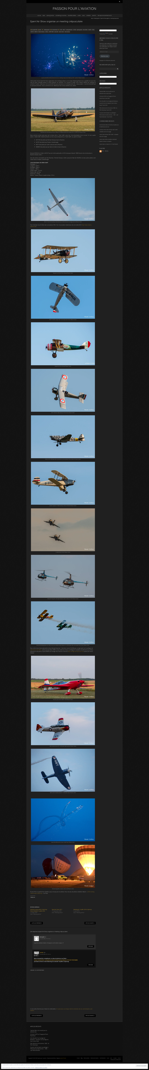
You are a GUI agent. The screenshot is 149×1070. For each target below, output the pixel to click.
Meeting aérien (97, 18)
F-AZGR (89, 29)
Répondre (90, 946)
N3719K (32, 31)
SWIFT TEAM (51, 31)
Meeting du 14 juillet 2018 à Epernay (82, 909)
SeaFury (46, 31)
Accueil (39, 15)
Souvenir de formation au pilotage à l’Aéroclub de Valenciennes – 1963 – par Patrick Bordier (108, 115)
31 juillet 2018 (34, 29)
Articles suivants (90, 923)
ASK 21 (64, 29)
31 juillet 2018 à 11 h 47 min (45, 938)
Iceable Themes (63, 1058)
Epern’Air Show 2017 (57, 909)
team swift (56, 31)
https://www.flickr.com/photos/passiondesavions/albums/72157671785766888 (56, 960)
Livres (79, 15)
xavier (40, 29)
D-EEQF (74, 29)
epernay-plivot (79, 29)
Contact (94, 15)
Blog (44, 15)
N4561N (36, 31)
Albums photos (50, 15)
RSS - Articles (105, 151)
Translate (110, 34)
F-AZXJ (93, 29)
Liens (83, 15)
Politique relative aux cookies (41, 1067)
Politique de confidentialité (105, 15)
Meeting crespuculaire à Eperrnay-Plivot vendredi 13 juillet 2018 (38, 910)
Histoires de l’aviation (60, 15)
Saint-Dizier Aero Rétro (36, 650)
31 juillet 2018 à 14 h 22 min (45, 954)
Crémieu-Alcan (102, 129)
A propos (88, 15)
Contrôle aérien (72, 15)
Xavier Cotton (61, 31)
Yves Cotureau (67, 31)
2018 (61, 29)
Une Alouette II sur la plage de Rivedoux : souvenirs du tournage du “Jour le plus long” (108, 103)
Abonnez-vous (104, 56)
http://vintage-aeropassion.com (76, 651)
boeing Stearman (69, 29)
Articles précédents (37, 923)
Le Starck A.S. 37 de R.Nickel (111, 144)
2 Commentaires (55, 29)
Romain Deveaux (41, 31)
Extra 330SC (85, 29)
